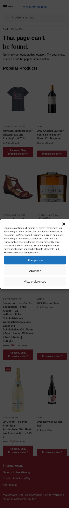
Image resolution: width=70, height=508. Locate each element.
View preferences (35, 281)
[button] (64, 224)
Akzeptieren (35, 260)
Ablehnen (35, 270)
